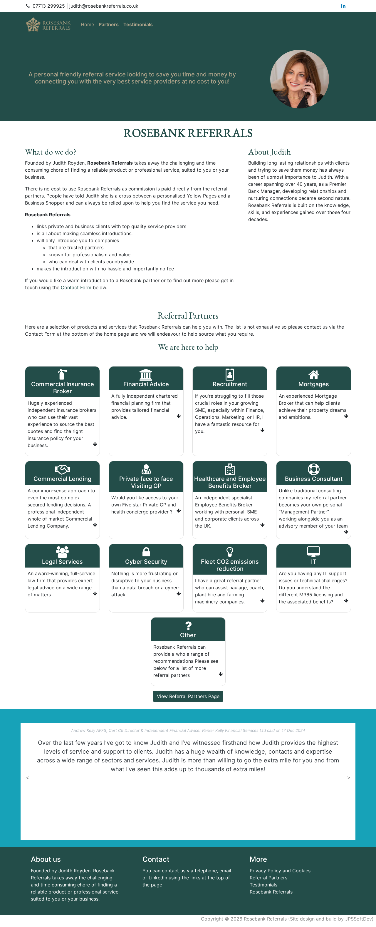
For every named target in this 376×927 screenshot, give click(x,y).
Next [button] (349, 777)
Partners (109, 24)
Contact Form (76, 287)
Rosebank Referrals (271, 892)
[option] (188, 750)
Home (88, 24)
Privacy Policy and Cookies (280, 871)
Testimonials (138, 24)
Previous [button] (27, 777)
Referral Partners (268, 878)
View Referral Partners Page (188, 696)
